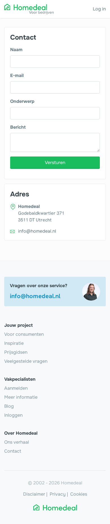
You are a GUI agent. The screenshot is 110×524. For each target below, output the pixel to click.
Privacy (58, 494)
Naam (16, 50)
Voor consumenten (24, 334)
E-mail (17, 75)
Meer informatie (21, 397)
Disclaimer (34, 494)
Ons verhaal (16, 442)
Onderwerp (22, 101)
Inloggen (13, 415)
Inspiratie (14, 343)
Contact (12, 451)
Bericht (18, 127)
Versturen (55, 162)
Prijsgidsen (15, 352)
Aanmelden (16, 388)
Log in (99, 9)
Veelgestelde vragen (25, 361)
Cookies (78, 494)
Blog (9, 406)
